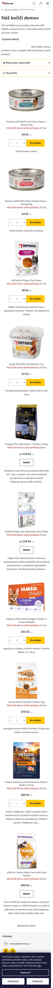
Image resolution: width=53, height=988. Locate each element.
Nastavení (26, 972)
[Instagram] (13, 951)
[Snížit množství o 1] (11, 143)
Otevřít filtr (11, 73)
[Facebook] (6, 951)
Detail (26, 462)
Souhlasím (37, 981)
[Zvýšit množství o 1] (24, 143)
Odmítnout (13, 981)
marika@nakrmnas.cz (20, 943)
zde (39, 965)
